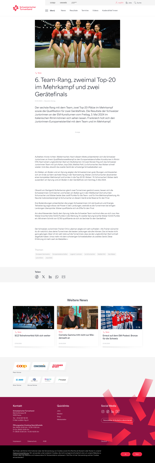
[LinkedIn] (112, 411)
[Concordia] (63, 3)
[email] (63, 277)
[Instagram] (103, 411)
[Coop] (53, 3)
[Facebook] (107, 411)
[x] (43, 277)
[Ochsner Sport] (74, 3)
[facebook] (37, 277)
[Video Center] (117, 411)
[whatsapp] (57, 277)
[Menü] (46, 10)
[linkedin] (50, 277)
